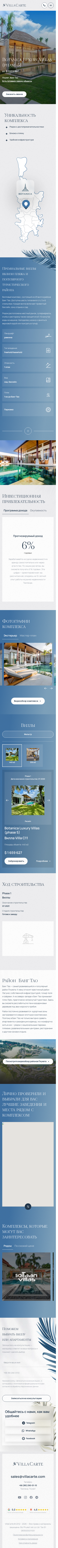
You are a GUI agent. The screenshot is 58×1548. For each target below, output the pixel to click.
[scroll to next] (51, 688)
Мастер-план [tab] (28, 635)
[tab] (15, 510)
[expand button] (28, 430)
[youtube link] (19, 1497)
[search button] (28, 1206)
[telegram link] (36, 1497)
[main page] (14, 5)
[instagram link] (25, 1497)
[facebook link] (31, 1497)
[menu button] (51, 5)
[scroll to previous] (45, 688)
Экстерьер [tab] (10, 635)
